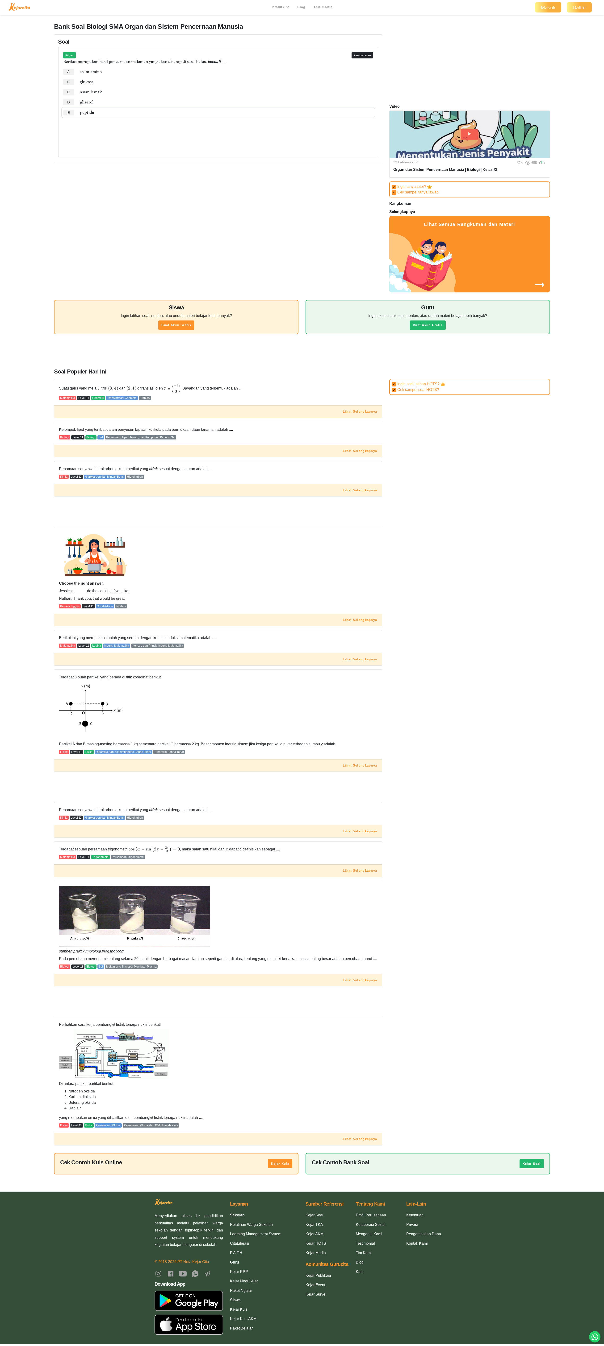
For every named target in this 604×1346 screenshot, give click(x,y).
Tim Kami (364, 1253)
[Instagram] (158, 1273)
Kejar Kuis (280, 1163)
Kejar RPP (239, 1272)
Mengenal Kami (369, 1234)
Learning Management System (255, 1234)
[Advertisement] (218, 132)
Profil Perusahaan (371, 1215)
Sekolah (237, 1215)
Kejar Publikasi (318, 1275)
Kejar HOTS (316, 1243)
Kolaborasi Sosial (371, 1225)
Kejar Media (316, 1253)
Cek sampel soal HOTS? (416, 390)
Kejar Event (315, 1285)
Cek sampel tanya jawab (416, 192)
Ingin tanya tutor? (410, 187)
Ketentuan (415, 1215)
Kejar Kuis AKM (243, 1319)
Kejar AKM (314, 1234)
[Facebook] (170, 1273)
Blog (301, 7)
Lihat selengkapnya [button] (360, 411)
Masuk (548, 7)
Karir (360, 1272)
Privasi (412, 1225)
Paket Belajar (241, 1328)
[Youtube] (183, 1273)
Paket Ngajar (241, 1291)
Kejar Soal (532, 1163)
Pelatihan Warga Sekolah (251, 1225)
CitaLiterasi (239, 1243)
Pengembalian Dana (423, 1234)
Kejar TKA (314, 1225)
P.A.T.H (236, 1253)
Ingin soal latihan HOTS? (416, 384)
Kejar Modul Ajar (244, 1281)
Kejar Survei (316, 1294)
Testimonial (324, 7)
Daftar (579, 7)
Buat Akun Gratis (176, 325)
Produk (278, 7)
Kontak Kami (417, 1243)
